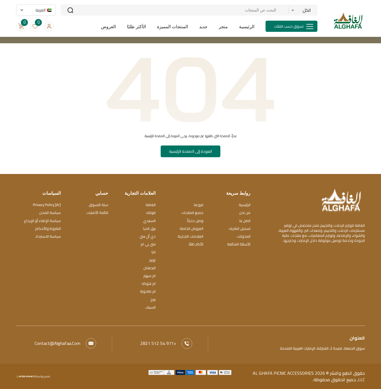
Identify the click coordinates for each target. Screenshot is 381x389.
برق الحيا (149, 228)
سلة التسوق (98, 204)
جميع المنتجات (192, 212)
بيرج (153, 299)
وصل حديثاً (195, 220)
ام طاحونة (148, 291)
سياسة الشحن (50, 212)
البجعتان (149, 267)
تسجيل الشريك (239, 228)
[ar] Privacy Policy (47, 204)
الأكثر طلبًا (196, 244)
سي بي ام (148, 244)
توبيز (152, 259)
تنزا (153, 251)
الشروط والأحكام (48, 228)
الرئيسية (244, 204)
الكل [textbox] (307, 10)
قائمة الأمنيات (97, 212)
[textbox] (38, 10)
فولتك (151, 212)
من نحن (244, 212)
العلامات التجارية (190, 236)
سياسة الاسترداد (48, 236)
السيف (150, 307)
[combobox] (301, 10)
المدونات (243, 236)
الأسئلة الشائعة (238, 244)
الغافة (151, 204)
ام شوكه (149, 283)
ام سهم (149, 275)
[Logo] (341, 200)
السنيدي (149, 220)
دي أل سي (147, 236)
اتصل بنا (244, 220)
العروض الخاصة (191, 228)
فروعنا (198, 204)
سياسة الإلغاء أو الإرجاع (42, 220)
